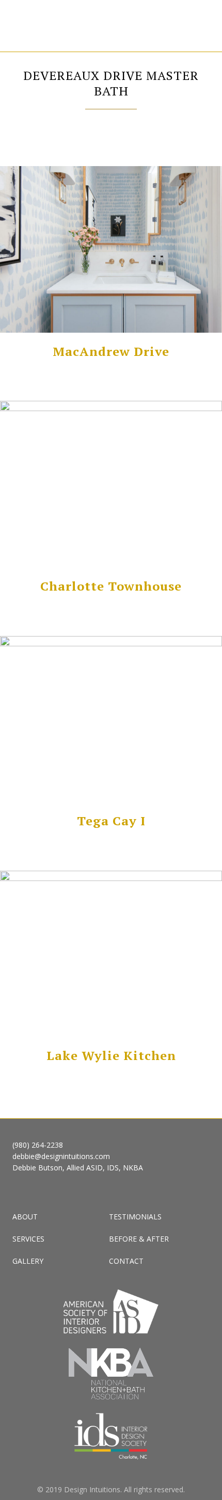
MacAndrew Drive (111, 351)
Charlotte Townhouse (111, 586)
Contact (126, 1261)
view (111, 250)
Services (28, 1239)
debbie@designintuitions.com (61, 1156)
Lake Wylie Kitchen (111, 1055)
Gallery (27, 1261)
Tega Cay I (111, 820)
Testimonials (135, 1216)
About (25, 1216)
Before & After (139, 1239)
